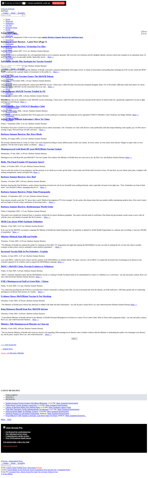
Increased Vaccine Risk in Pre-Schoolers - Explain (24, 251)
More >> (135, 115)
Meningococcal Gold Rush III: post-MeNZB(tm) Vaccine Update (31, 149)
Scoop (8, 19)
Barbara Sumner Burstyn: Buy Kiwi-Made (21, 134)
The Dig (9, 26)
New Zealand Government (67, 403)
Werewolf (9, 21)
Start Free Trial (58, 3)
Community (10, 32)
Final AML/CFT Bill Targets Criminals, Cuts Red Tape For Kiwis (31, 416)
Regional (9, 48)
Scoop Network (23, 470)
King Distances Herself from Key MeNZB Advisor (24, 309)
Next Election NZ (50, 470)
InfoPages (9, 36)
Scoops (8, 42)
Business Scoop (11, 28)
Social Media (12, 470)
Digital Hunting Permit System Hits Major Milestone (26, 403)
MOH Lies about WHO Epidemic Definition (22, 221)
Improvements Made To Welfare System (22, 411)
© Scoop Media (6, 474)
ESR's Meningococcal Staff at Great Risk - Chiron (24, 281)
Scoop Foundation (36, 470)
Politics (8, 46)
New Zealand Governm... (76, 416)
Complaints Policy (63, 470)
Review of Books (12, 34)
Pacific (8, 30)
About (14, 468)
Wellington (10, 23)
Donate (39, 468)
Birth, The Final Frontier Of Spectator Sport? (22, 162)
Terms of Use (53, 472)
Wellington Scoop (12, 108)
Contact (9, 468)
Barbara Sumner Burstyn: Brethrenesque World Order (27, 206)
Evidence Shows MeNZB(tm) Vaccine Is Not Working (26, 296)
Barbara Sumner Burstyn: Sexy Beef (18, 177)
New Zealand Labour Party (60, 407)
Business (9, 50)
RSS (8, 420)
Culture (8, 56)
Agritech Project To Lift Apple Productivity (22, 414)
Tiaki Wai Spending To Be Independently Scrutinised (27, 409)
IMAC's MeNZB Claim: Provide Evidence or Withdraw (27, 266)
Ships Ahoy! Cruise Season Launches (21, 405)
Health (8, 61)
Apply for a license (40, 472)
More (3, 420)
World (8, 54)
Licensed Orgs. (14, 472)
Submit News (22, 468)
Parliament (9, 44)
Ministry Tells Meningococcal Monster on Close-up (25, 324)
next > (74, 339)
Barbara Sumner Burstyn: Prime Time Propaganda (25, 192)
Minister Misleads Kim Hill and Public (19, 236)
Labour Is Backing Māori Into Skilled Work (23, 407)
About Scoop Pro (26, 472)
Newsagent (32, 468)
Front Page (10, 40)
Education (9, 59)
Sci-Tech (9, 52)
